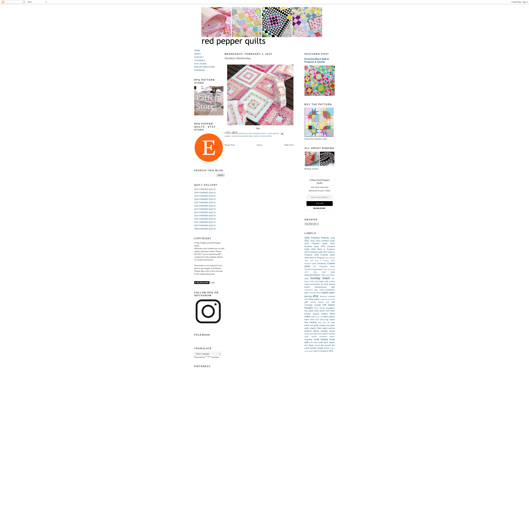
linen (312, 320)
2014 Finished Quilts (315, 244)
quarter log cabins (311, 334)
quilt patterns (323, 334)
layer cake (319, 317)
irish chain (330, 311)
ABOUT (197, 54)
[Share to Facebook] (233, 132)
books (307, 287)
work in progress (263, 136)
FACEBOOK (199, 70)
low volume (310, 322)
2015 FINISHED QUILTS (205, 209)
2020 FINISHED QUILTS (205, 193)
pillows (316, 331)
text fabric (309, 345)
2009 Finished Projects (316, 237)
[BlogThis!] (228, 132)
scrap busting (321, 339)
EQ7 (314, 266)
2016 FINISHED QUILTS (205, 206)
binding (313, 284)
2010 (332, 238)
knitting (324, 314)
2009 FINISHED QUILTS (205, 229)
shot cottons (313, 342)
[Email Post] (282, 133)
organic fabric (316, 328)
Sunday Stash (320, 278)
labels (313, 317)
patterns (308, 331)
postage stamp (328, 331)
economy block (315, 293)
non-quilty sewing (317, 325)
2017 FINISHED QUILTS (205, 203)
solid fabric (323, 342)
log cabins (330, 320)
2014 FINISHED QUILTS (205, 212)
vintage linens (323, 348)
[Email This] (225, 132)
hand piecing (319, 308)
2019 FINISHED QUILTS (205, 196)
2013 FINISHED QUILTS (205, 216)
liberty (326, 317)
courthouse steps (311, 290)
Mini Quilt (320, 272)
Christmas (321, 264)
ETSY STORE (200, 64)
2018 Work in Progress (314, 258)
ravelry (313, 337)
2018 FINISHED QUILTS (205, 199)
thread (317, 345)
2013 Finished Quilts (325, 241)
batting (307, 284)
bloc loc (319, 284)
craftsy (321, 290)
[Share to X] (231, 132)
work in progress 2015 (323, 351)
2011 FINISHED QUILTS (204, 222)
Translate (215, 357)
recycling (308, 339)
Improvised (317, 269)
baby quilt (323, 281)
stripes (332, 342)
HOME (197, 51)
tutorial (313, 348)
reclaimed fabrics (327, 337)
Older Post (288, 145)
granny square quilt (320, 302)
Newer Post (230, 145)
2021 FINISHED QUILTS (205, 189)
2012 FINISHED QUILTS (205, 219)
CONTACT (198, 57)
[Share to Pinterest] (236, 132)
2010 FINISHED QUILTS (205, 226)
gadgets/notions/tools (328, 299)
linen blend (320, 320)
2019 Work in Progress (319, 260)
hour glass (309, 311)
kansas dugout (311, 314)
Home (259, 145)
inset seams (319, 311)
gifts (306, 302)
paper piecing (329, 328)
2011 (306, 240)
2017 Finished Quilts (313, 252)
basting (332, 281)
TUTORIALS (199, 60)
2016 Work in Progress (323, 249)
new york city (324, 322)
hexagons (330, 308)
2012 (312, 241)
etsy (315, 296)
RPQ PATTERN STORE (204, 67)
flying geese (314, 299)
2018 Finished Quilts (324, 255)
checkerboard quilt (325, 287)
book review (329, 284)
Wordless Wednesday (238, 58)
